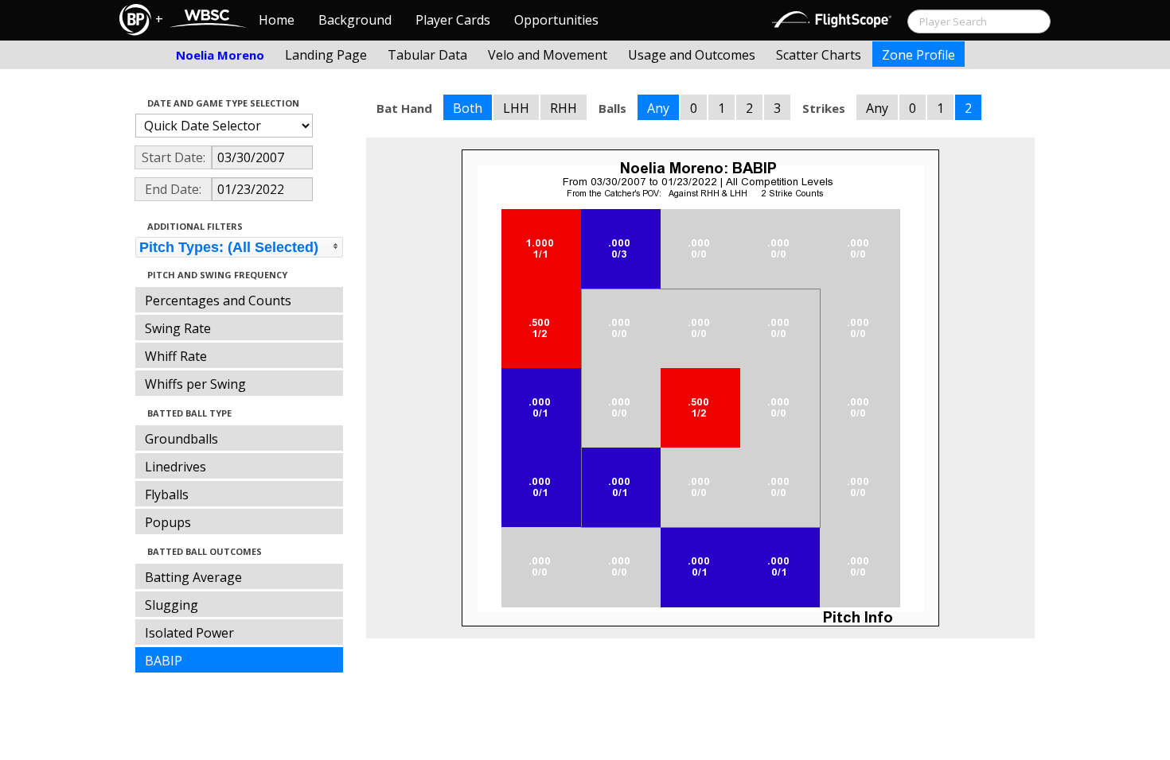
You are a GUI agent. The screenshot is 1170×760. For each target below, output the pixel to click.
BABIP (163, 660)
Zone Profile (918, 55)
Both (467, 108)
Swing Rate (178, 328)
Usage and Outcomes (691, 55)
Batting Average (193, 577)
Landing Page (326, 55)
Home (276, 20)
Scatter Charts (818, 55)
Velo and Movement (547, 55)
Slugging (171, 605)
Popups (168, 522)
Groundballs (181, 439)
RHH (563, 108)
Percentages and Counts (218, 300)
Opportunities (556, 20)
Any (658, 108)
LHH (516, 108)
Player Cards (452, 20)
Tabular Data (427, 55)
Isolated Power (189, 633)
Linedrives (175, 466)
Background (355, 20)
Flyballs (167, 494)
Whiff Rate (176, 356)
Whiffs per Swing (195, 384)
